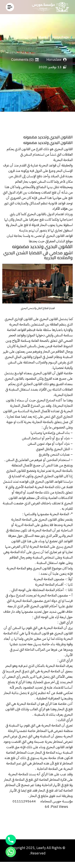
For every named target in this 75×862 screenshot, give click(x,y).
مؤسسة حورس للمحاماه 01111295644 (42, 801)
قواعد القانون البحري (59, 235)
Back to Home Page (54, 37)
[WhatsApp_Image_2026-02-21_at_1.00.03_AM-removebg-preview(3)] (49, 7)
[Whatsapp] (11, 852)
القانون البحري (63, 149)
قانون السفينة (40, 633)
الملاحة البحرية (63, 159)
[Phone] (11, 840)
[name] (10, 7)
